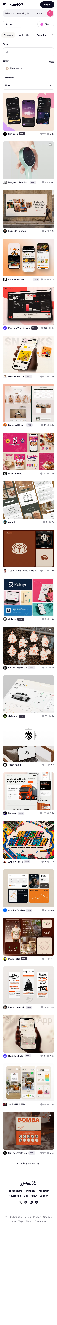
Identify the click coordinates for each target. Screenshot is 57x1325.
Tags (5, 44)
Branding (42, 35)
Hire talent (29, 1190)
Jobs (13, 1221)
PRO (22, 134)
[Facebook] (25, 1202)
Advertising (15, 1195)
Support (44, 1195)
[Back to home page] (16, 4)
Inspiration (43, 1190)
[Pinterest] (36, 1202)
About (34, 1195)
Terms (27, 1217)
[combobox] (18, 13)
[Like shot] (41, 134)
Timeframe (9, 77)
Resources (40, 1221)
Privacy (37, 1217)
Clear (51, 62)
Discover (8, 35)
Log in (47, 4)
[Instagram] (31, 1202)
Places (29, 1221)
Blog (25, 1195)
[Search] (50, 13)
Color (6, 61)
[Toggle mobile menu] (4, 4)
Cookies (47, 1217)
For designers (15, 1190)
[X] (20, 1202)
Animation (24, 35)
